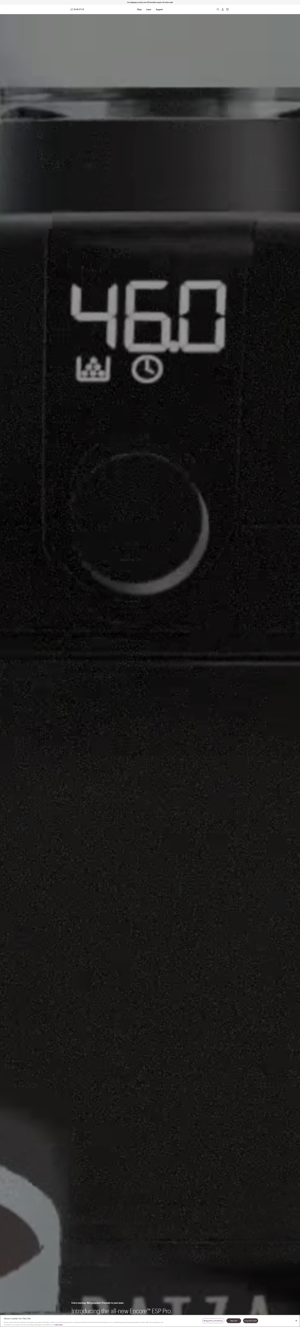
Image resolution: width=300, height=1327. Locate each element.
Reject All (234, 1321)
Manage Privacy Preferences (213, 1321)
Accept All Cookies (250, 1321)
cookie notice (58, 1324)
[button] (222, 9)
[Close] (296, 1320)
